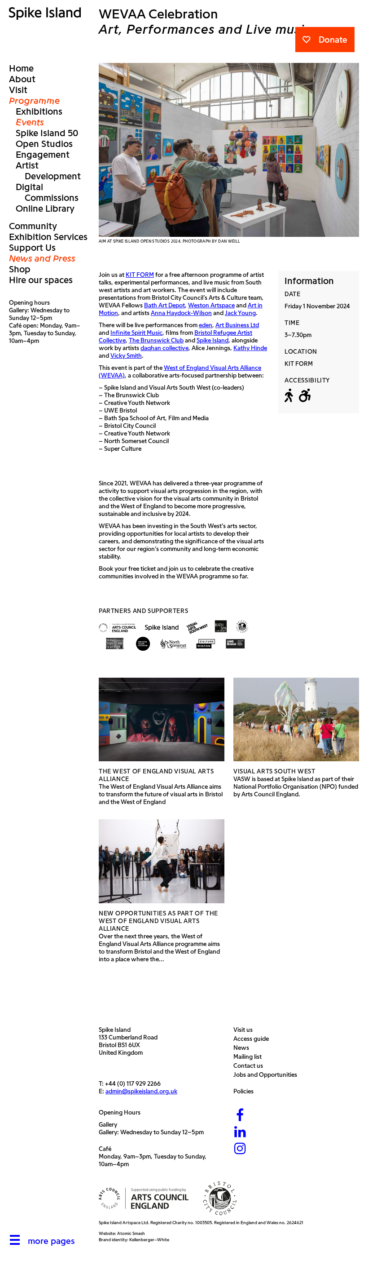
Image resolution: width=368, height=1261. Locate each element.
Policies (246, 1091)
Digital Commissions (47, 192)
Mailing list (250, 1057)
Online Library (45, 208)
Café (105, 1149)
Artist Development (48, 171)
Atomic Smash (131, 1233)
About (22, 79)
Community (33, 226)
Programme (34, 100)
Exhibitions (39, 111)
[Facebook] (240, 1116)
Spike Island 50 (47, 133)
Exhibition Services (48, 236)
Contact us (250, 1066)
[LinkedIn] (240, 1132)
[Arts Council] (143, 1198)
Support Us (32, 247)
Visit (18, 89)
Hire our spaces (41, 280)
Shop (20, 269)
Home (21, 68)
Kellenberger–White (149, 1240)
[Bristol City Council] (220, 1198)
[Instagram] (240, 1149)
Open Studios (44, 143)
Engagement (43, 154)
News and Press (42, 258)
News (243, 1048)
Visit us (245, 1030)
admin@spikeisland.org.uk (141, 1091)
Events (30, 122)
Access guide (253, 1039)
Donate (333, 39)
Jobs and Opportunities (267, 1075)
